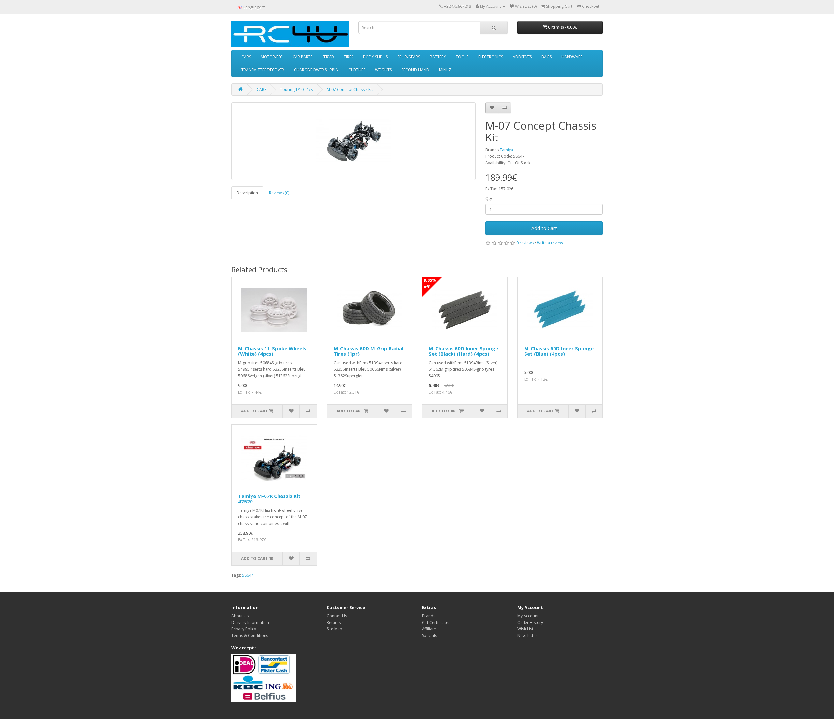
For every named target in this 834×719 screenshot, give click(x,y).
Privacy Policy (243, 629)
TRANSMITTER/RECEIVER (262, 70)
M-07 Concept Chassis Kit (350, 89)
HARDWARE (571, 57)
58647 (247, 575)
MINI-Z (445, 70)
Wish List (525, 629)
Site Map (334, 629)
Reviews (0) (279, 192)
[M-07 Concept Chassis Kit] (353, 141)
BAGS (546, 57)
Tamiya (506, 149)
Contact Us (337, 616)
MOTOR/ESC (272, 57)
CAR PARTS (302, 57)
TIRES (348, 57)
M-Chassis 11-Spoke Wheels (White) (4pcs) (272, 351)
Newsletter (527, 635)
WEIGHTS (383, 70)
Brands (428, 616)
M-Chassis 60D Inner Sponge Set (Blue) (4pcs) (559, 351)
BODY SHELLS (375, 57)
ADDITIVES (522, 57)
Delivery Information (250, 622)
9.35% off (430, 284)
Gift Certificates (436, 622)
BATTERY (438, 57)
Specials (429, 635)
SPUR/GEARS (408, 57)
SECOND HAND (415, 70)
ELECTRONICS (490, 57)
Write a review (550, 243)
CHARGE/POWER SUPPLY (316, 70)
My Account (528, 616)
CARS (246, 57)
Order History (530, 622)
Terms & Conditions (249, 635)
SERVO (328, 57)
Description (247, 192)
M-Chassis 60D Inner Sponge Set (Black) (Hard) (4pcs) (463, 351)
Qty (488, 198)
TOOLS (462, 57)
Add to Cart (544, 228)
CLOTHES (356, 70)
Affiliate (429, 629)
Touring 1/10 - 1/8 (296, 89)
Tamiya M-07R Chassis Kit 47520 (269, 499)
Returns (334, 622)
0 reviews (525, 243)
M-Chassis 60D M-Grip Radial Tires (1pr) (368, 351)
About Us (240, 616)
